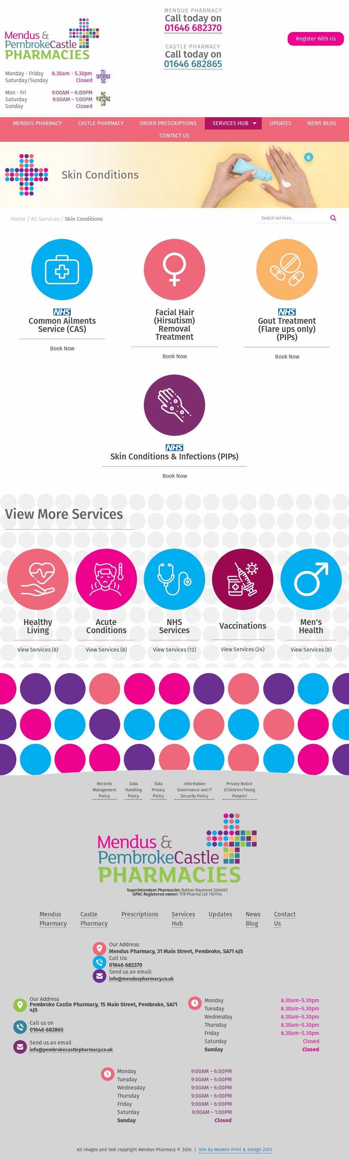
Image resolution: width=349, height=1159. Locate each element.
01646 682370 (193, 28)
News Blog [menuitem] (321, 123)
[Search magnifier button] (333, 218)
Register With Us (316, 38)
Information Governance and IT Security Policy (194, 789)
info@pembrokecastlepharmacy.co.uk (71, 1050)
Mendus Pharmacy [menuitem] (37, 123)
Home (18, 219)
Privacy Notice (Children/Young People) (239, 789)
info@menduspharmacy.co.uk (141, 979)
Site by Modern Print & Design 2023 (235, 1149)
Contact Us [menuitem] (174, 135)
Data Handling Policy (133, 789)
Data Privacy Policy (158, 789)
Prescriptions (139, 914)
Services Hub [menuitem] (230, 123)
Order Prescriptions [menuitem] (168, 123)
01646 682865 (193, 64)
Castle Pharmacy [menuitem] (101, 123)
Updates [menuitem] (280, 123)
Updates (220, 914)
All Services (45, 219)
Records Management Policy (104, 789)
